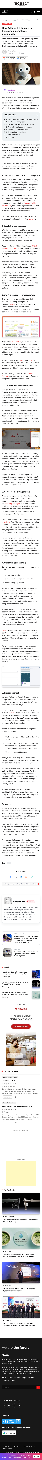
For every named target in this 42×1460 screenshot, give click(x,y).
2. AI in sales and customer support (19, 127)
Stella (22, 360)
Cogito (4, 630)
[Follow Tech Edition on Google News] (22, 58)
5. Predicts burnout (13, 135)
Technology (11, 20)
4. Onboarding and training (16, 132)
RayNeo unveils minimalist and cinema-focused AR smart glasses (15, 983)
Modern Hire (16, 342)
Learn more (8, 1096)
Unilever (7, 522)
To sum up (10, 137)
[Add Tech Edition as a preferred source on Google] (8, 58)
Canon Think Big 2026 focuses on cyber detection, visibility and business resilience (19, 1324)
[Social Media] (4, 1405)
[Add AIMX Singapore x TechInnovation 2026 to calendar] (15, 1123)
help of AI (31, 219)
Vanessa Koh (12, 51)
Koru (30, 360)
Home (4, 20)
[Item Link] (36, 974)
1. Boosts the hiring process (16, 122)
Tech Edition (25, 1130)
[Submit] (38, 1387)
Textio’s (12, 304)
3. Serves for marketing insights (18, 130)
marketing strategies (12, 504)
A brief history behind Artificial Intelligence (22, 119)
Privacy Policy (14, 1457)
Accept (36, 1456)
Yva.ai (11, 713)
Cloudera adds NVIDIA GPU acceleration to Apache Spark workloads (19, 1290)
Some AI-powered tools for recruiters (20, 124)
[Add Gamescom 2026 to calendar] (15, 1097)
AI (9, 863)
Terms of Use (26, 1457)
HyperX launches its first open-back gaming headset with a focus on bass (15, 973)
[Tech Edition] (21, 4)
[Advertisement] (21, 1173)
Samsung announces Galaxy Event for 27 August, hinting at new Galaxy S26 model (16, 993)
